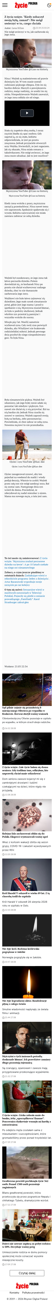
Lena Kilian (18, 28)
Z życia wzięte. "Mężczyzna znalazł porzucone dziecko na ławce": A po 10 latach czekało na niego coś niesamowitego (26, 562)
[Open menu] (5, 5)
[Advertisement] (27, 246)
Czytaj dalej (27, 1273)
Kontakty (14, 1293)
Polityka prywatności (33, 1293)
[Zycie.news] (26, 5)
